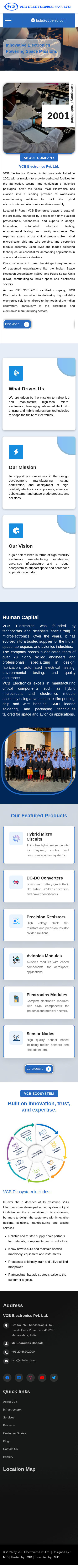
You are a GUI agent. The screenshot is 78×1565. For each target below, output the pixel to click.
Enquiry (8, 1456)
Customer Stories (14, 1433)
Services (8, 1417)
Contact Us (10, 1449)
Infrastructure (12, 1409)
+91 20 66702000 (23, 1351)
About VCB (10, 1401)
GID (29, 1557)
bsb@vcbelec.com (51, 20)
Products (9, 1425)
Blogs (6, 1441)
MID (6, 1557)
